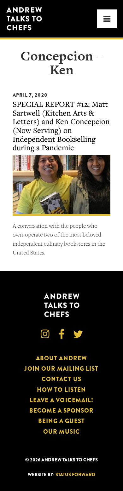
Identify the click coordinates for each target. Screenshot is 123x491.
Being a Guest (61, 421)
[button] (107, 18)
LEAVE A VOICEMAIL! (61, 400)
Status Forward (75, 474)
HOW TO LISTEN (61, 389)
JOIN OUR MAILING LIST (61, 368)
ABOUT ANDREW (61, 358)
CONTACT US (61, 379)
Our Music (61, 431)
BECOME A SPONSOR (61, 410)
